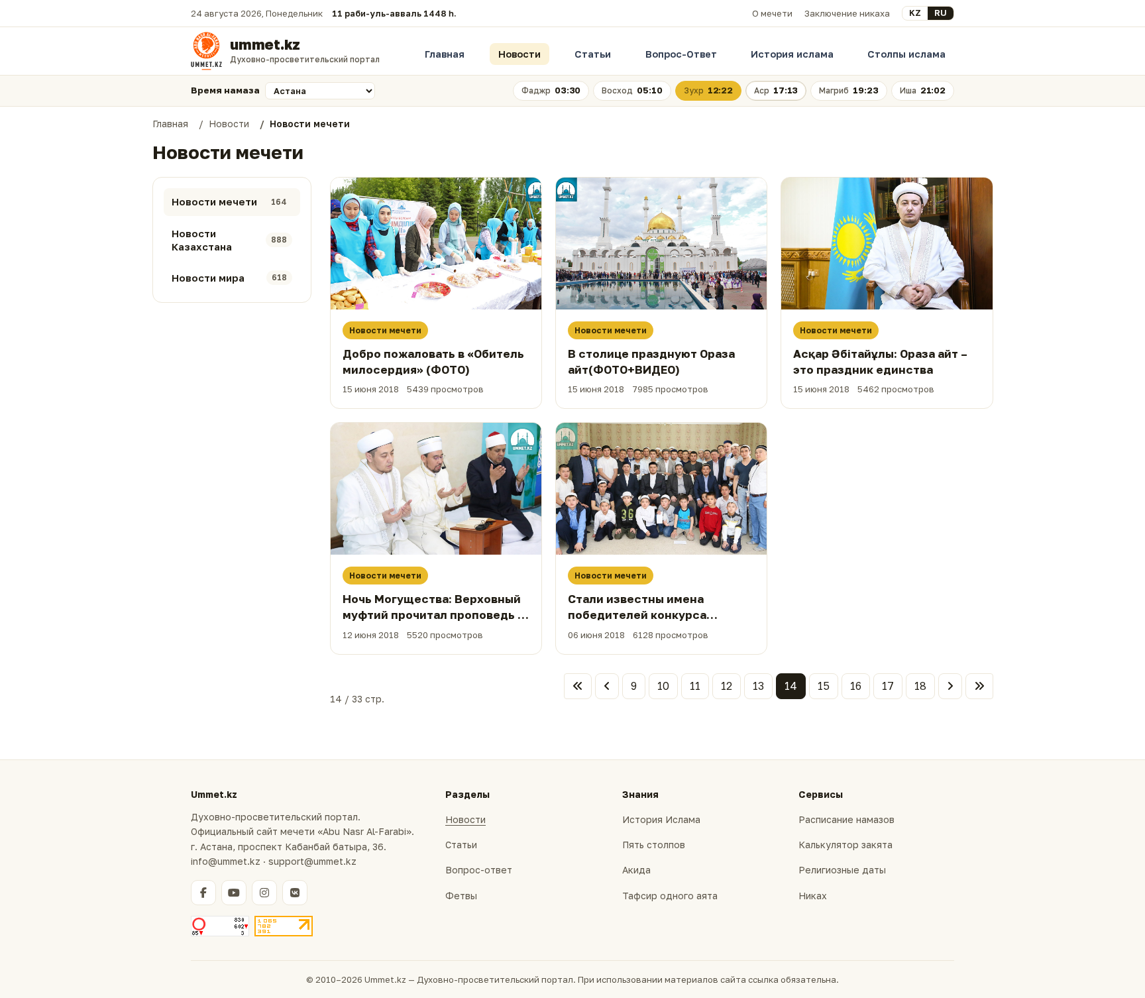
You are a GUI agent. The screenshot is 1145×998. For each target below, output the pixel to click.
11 (695, 686)
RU (940, 12)
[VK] (294, 892)
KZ (915, 12)
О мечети (772, 13)
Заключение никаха (847, 13)
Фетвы (461, 895)
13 (758, 686)
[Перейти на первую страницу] (578, 686)
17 (888, 686)
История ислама (792, 54)
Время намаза (225, 90)
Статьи (592, 54)
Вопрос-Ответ (681, 54)
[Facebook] (203, 892)
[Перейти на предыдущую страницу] (607, 686)
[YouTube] (233, 892)
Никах (812, 895)
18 (920, 686)
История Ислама (661, 819)
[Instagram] (264, 892)
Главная (444, 54)
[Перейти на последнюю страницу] (979, 686)
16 (855, 686)
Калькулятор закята (845, 844)
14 (791, 686)
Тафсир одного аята (670, 895)
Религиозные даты (842, 869)
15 (824, 686)
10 (663, 686)
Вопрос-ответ (478, 869)
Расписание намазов (846, 819)
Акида (636, 869)
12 (726, 686)
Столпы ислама (906, 54)
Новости (519, 54)
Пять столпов (653, 844)
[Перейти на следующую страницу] (950, 686)
